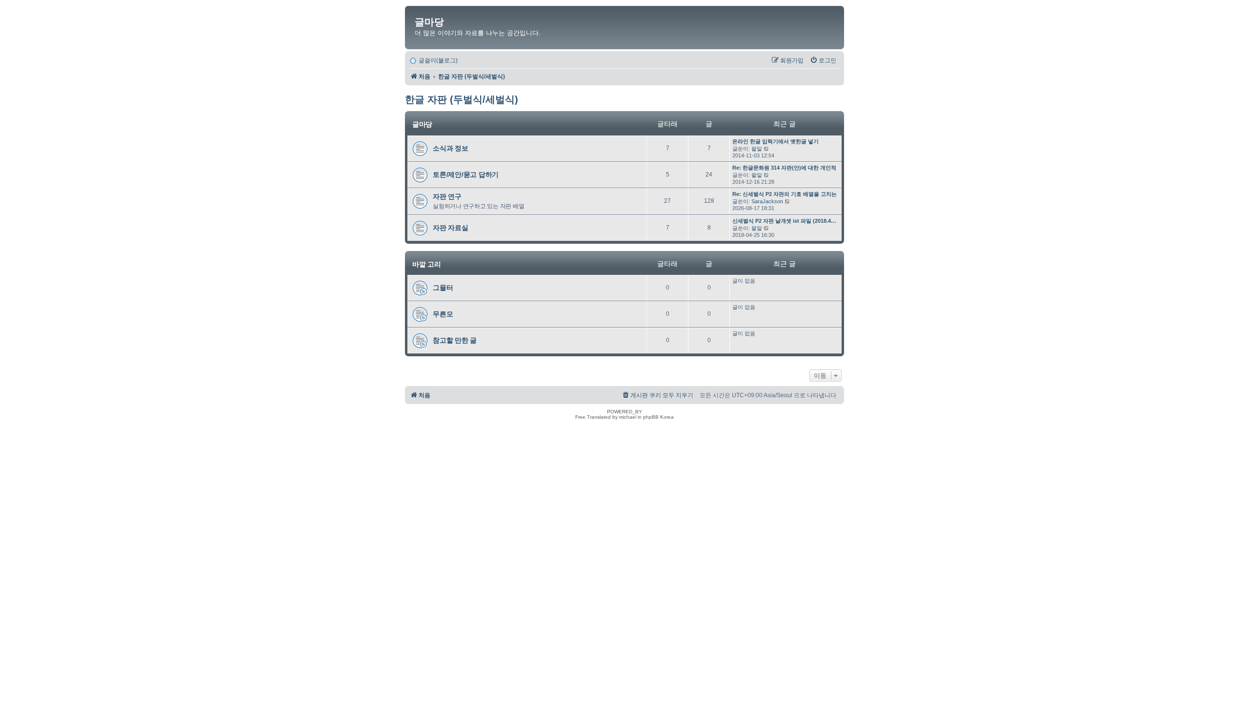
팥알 (756, 149)
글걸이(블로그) (438, 60)
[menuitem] (823, 60)
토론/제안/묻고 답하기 (466, 174)
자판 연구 (447, 196)
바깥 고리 (426, 264)
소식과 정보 (450, 148)
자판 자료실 (450, 228)
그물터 (443, 287)
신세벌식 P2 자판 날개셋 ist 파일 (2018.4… (784, 221)
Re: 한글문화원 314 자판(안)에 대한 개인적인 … (790, 168)
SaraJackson (767, 201)
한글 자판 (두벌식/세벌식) (461, 99)
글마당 (429, 22)
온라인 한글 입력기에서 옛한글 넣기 (775, 141)
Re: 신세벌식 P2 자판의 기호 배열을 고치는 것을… (793, 194)
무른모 (443, 314)
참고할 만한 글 (455, 340)
